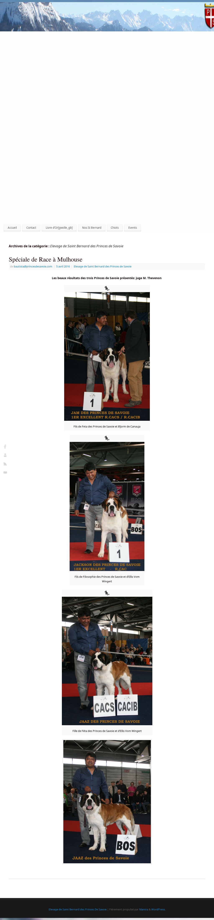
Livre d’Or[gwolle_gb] (59, 228)
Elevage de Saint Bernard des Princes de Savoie (102, 266)
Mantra (143, 909)
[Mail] (5, 473)
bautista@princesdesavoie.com (33, 266)
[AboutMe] (5, 455)
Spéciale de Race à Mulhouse (45, 259)
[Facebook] (5, 447)
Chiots (115, 228)
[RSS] (5, 464)
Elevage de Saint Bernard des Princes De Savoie (78, 909)
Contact (31, 228)
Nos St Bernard (91, 228)
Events (132, 228)
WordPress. (158, 909)
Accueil (12, 228)
